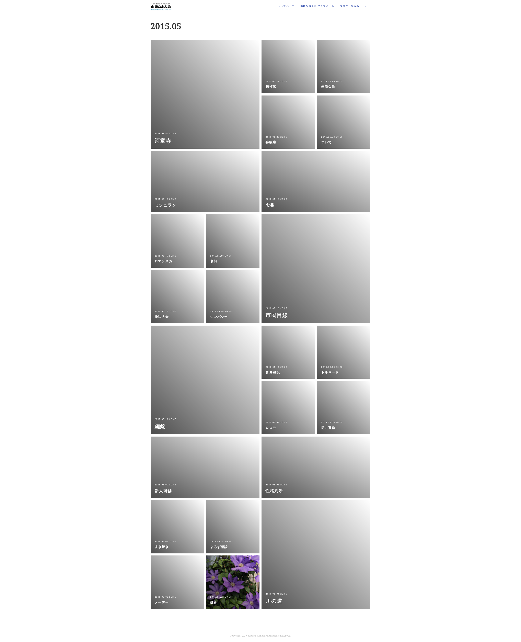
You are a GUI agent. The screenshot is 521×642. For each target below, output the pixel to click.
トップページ (286, 6)
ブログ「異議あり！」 (353, 6)
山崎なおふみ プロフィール (317, 6)
